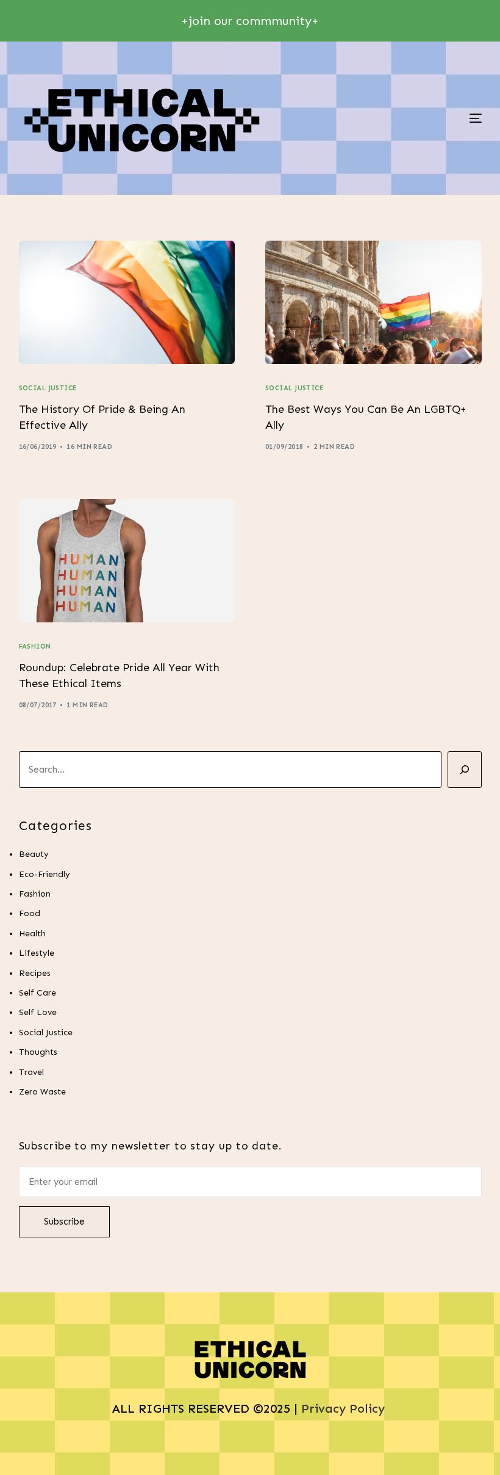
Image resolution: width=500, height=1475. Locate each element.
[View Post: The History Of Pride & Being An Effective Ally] (127, 302)
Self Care (37, 993)
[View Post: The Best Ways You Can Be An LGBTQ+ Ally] (373, 302)
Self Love (38, 1012)
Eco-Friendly (44, 874)
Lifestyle (36, 953)
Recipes (35, 973)
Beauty (34, 854)
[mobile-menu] (431, 118)
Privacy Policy (344, 1408)
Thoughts (38, 1052)
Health (32, 933)
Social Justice (48, 388)
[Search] (465, 769)
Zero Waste (42, 1092)
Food (29, 913)
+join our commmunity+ (250, 21)
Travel (31, 1072)
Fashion (35, 646)
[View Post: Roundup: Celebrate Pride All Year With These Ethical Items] (127, 560)
